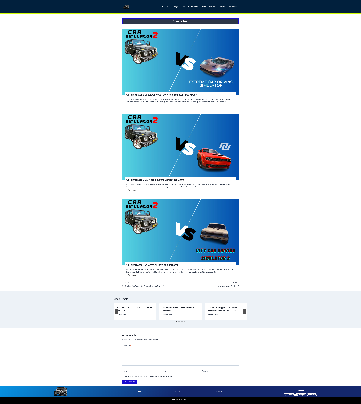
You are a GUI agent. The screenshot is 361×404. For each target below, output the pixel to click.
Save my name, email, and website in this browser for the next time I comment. (148, 376)
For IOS (160, 7)
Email (165, 371)
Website (205, 371)
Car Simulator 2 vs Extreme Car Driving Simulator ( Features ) (161, 94)
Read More (132, 105)
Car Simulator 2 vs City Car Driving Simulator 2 (153, 265)
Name (125, 371)
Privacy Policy (218, 391)
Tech (183, 7)
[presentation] (180, 62)
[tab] (176, 321)
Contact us (221, 7)
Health (203, 7)
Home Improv (193, 7)
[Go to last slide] (116, 311)
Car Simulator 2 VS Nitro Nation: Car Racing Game (155, 180)
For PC (168, 7)
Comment (127, 345)
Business (212, 7)
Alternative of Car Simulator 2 (228, 284)
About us (141, 391)
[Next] (244, 311)
